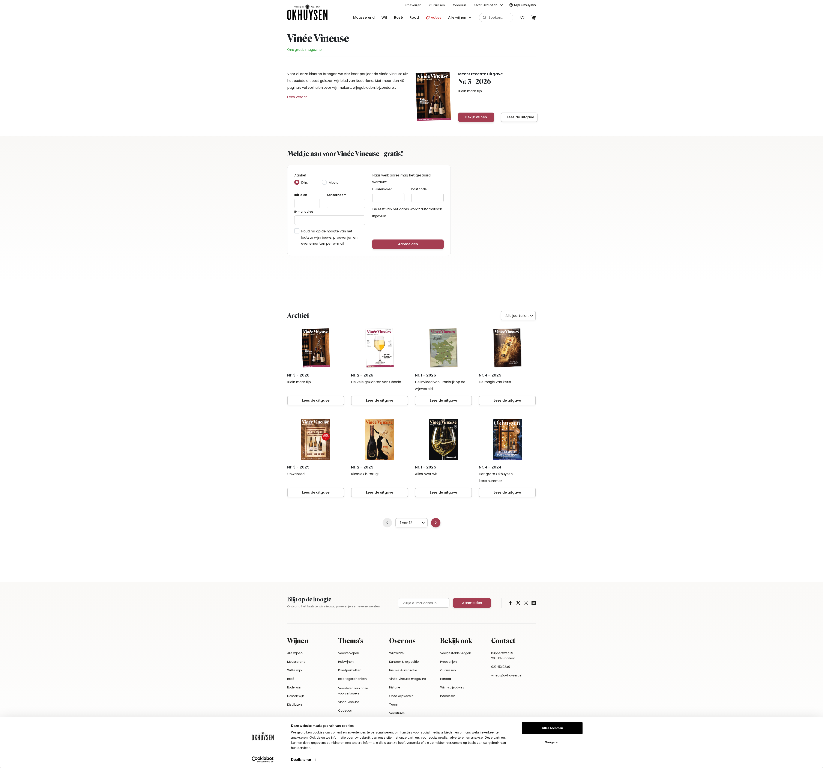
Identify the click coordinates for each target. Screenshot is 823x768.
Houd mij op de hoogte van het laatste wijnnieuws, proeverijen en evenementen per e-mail (329, 237)
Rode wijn (294, 687)
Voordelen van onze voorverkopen (353, 691)
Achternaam (337, 195)
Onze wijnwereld (401, 696)
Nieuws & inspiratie (403, 670)
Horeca (445, 679)
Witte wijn (294, 670)
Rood (414, 17)
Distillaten (294, 704)
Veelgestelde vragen (455, 653)
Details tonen (301, 759)
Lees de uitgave (520, 117)
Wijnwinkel (396, 653)
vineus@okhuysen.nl (506, 675)
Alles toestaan (552, 728)
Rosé (398, 17)
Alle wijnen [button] (457, 17)
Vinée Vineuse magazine (407, 679)
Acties (435, 17)
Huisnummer (382, 189)
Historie (394, 687)
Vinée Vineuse (348, 702)
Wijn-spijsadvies (452, 687)
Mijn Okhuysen (525, 5)
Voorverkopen (348, 653)
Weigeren (552, 742)
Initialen (300, 195)
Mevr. (333, 182)
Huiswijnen (346, 662)
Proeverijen (413, 5)
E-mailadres (304, 211)
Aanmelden (408, 244)
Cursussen (437, 5)
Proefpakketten (349, 670)
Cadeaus (459, 5)
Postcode (419, 189)
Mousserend (364, 17)
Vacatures (397, 713)
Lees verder (297, 97)
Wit (384, 17)
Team (393, 704)
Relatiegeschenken (352, 679)
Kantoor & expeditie (404, 662)
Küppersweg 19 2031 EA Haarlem (503, 655)
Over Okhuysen (485, 5)
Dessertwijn (295, 696)
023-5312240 (500, 667)
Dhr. (304, 182)
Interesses (447, 696)
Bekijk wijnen (476, 117)
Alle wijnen (295, 653)
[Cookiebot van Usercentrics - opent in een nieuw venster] (262, 759)
